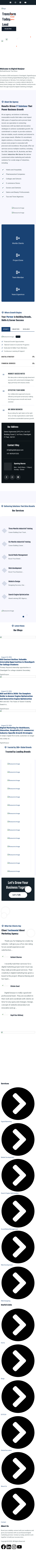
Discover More (8, 29)
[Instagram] (14, 1546)
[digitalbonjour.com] (4, 8)
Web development (15, 568)
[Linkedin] (8, 1546)
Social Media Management (18, 555)
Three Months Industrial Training (20, 528)
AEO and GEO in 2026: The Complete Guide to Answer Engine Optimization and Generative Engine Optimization (16, 696)
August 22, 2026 (6, 657)
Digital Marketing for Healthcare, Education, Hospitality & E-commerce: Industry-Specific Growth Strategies (17, 730)
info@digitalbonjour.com (15, 450)
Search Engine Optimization (18, 594)
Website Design (14, 581)
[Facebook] (3, 1546)
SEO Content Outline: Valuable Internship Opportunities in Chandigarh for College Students (17, 662)
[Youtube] (19, 1546)
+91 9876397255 (13, 454)
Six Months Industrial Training (19, 541)
